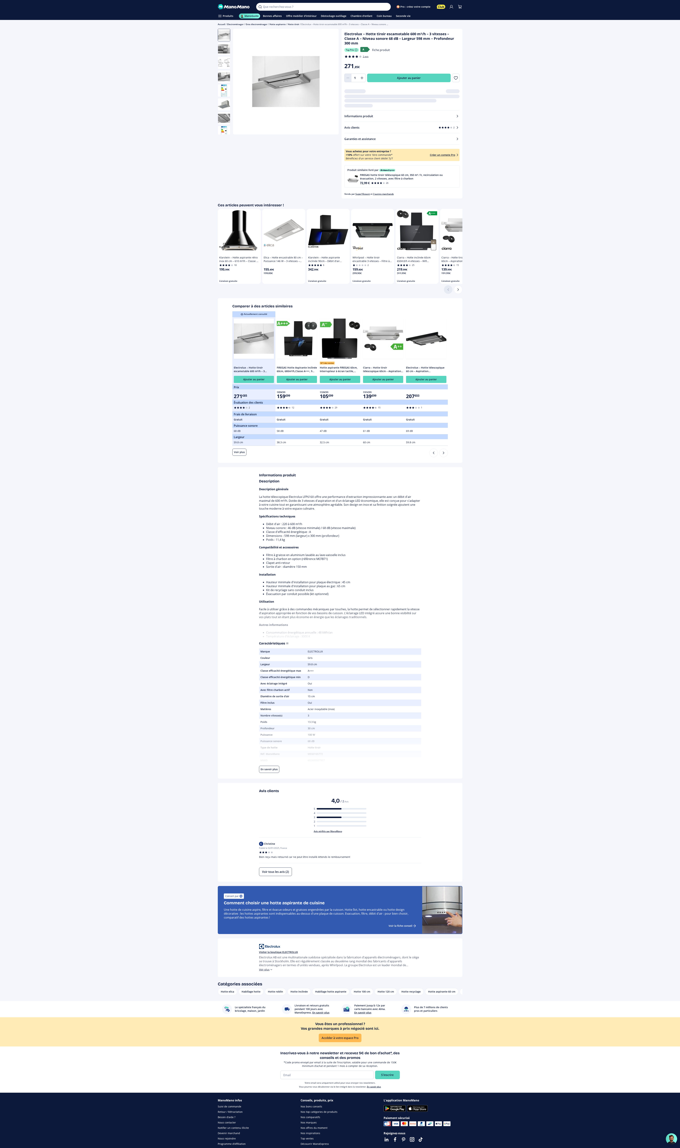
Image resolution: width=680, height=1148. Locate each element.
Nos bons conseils (311, 1106)
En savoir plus (374, 1086)
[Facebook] (395, 1139)
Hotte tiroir (293, 24)
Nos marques (309, 1122)
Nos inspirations (310, 1133)
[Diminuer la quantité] (347, 78)
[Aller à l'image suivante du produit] (331, 82)
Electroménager (235, 24)
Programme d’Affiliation (232, 1144)
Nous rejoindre (227, 1138)
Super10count (362, 193)
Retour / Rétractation (230, 1111)
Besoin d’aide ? (226, 1117)
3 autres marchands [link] (383, 193)
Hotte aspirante (278, 24)
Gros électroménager (256, 24)
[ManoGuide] (671, 1139)
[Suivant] (458, 289)
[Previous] (433, 453)
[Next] (443, 453)
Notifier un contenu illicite (233, 1128)
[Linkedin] (386, 1139)
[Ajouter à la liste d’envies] (455, 78)
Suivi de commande (229, 1106)
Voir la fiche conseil (400, 925)
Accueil (221, 24)
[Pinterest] (403, 1139)
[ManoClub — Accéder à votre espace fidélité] (441, 7)
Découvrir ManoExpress (315, 1144)
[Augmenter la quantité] (362, 78)
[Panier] (460, 7)
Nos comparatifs (310, 1117)
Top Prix (350, 49)
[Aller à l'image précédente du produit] (240, 82)
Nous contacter (227, 1122)
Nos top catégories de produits (319, 1111)
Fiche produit (381, 50)
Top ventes (307, 1138)
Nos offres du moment (314, 1128)
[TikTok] (420, 1139)
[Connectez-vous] (451, 7)
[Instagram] (412, 1139)
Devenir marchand (229, 1133)
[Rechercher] (260, 6)
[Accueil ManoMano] (234, 7)
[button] (402, 176)
